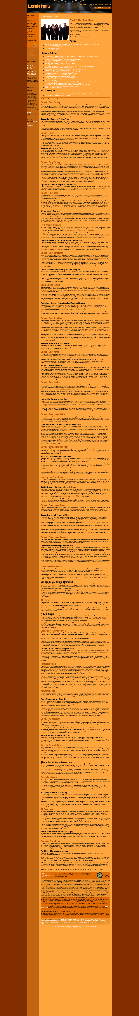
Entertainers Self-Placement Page (32, 40)
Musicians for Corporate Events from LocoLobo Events (60, 63)
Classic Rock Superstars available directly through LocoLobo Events (63, 59)
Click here (30, 113)
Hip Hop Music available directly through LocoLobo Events (61, 73)
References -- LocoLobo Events (53, 50)
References (30, 33)
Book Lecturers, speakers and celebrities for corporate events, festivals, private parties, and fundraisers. (73, 82)
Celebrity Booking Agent (61, 920)
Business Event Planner (91, 919)
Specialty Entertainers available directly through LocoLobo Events (63, 83)
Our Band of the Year (50, 80)
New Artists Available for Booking (54, 87)
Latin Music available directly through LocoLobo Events (60, 74)
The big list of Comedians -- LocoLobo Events (57, 62)
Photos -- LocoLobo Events (52, 48)
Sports (87, 927)
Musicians (71, 927)
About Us (29, 31)
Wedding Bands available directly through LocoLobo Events (61, 77)
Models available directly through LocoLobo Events (59, 67)
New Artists (65, 927)
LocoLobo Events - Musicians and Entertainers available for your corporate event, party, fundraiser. (72, 56)
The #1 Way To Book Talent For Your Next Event (31, 73)
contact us (95, 37)
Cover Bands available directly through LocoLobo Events (60, 79)
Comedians (76, 927)
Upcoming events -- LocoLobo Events (55, 47)
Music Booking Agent (55, 922)
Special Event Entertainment (91, 922)
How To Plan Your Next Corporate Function (32, 67)
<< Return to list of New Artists (49, 16)
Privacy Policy (82, 926)
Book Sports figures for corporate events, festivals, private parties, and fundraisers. (67, 84)
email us (35, 121)
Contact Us (30, 17)
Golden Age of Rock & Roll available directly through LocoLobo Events (64, 72)
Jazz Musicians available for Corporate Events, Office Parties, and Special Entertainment (69, 66)
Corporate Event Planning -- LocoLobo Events (57, 95)
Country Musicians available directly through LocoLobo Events (62, 65)
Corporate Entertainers (74, 920)
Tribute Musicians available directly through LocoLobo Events (61, 86)
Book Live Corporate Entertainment (54, 57)
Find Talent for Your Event (102, 7)
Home (28, 42)
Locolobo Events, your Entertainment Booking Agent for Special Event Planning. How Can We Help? (72, 44)
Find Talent (57, 926)
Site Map (29, 123)
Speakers (82, 927)
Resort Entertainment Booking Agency (72, 922)
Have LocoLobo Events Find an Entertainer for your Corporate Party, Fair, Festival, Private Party (71, 94)
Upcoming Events (32, 36)
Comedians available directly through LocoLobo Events (60, 60)
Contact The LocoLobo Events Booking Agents (57, 45)
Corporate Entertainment (31, 20)
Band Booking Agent (78, 919)
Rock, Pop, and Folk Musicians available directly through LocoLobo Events (65, 69)
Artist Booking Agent (66, 919)
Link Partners (30, 125)
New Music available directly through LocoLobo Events (60, 70)
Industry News (31, 34)
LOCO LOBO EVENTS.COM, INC (47, 874)
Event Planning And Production (89, 920)
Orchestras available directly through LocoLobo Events (60, 76)
